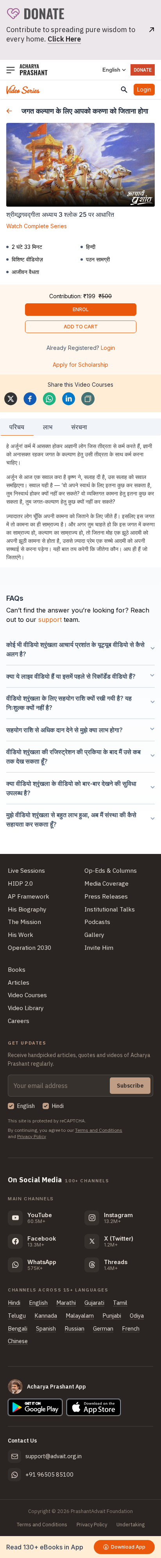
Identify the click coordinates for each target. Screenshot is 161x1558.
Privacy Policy (31, 1136)
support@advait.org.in (53, 1456)
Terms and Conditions (98, 1130)
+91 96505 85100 (49, 1474)
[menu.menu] (10, 69)
